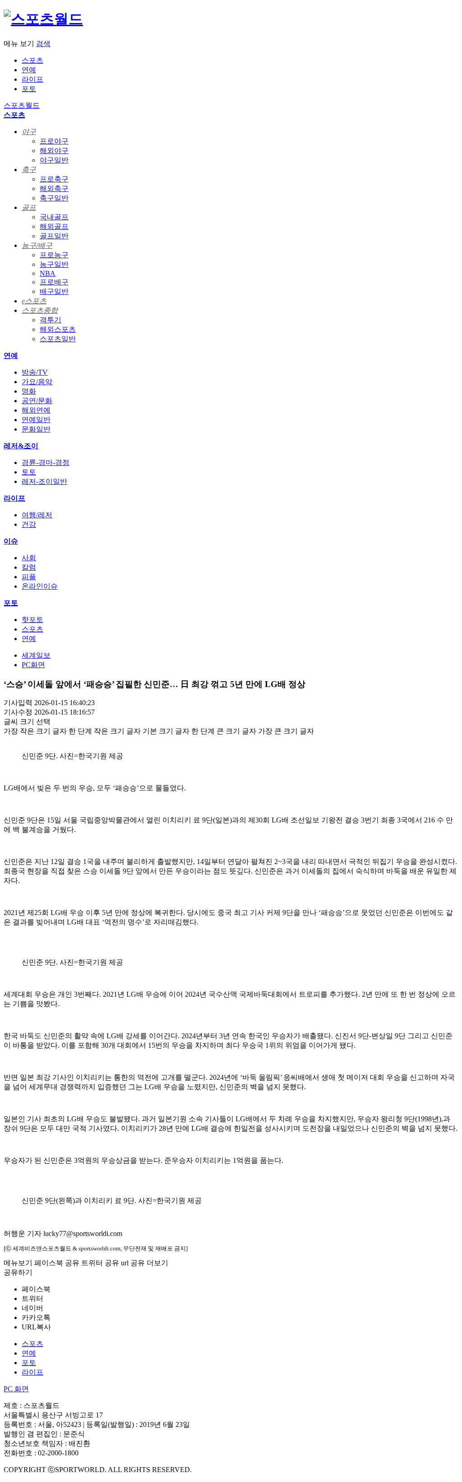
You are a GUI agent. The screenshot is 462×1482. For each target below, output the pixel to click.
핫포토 (32, 619)
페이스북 (36, 1289)
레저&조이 (21, 446)
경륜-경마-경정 (45, 462)
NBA (47, 273)
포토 (29, 89)
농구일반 (54, 264)
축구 (29, 169)
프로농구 (54, 255)
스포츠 (32, 60)
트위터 (32, 1298)
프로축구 (54, 179)
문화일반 (36, 429)
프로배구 (54, 282)
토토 (29, 472)
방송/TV (35, 372)
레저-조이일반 (44, 481)
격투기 (50, 320)
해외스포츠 (58, 329)
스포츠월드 (22, 105)
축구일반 (54, 198)
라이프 (32, 79)
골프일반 (54, 236)
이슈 (11, 541)
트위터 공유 (100, 1263)
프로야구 (54, 141)
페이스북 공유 (56, 1263)
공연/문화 (37, 400)
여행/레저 (37, 515)
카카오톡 (36, 1317)
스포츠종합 (40, 310)
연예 (29, 70)
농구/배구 (37, 245)
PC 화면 (16, 1389)
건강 (29, 524)
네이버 (32, 1308)
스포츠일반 (58, 339)
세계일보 (36, 655)
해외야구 (54, 150)
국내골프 (54, 217)
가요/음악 (37, 382)
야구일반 (54, 160)
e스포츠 (34, 301)
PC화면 (33, 665)
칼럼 (29, 567)
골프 (29, 207)
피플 (29, 577)
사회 (29, 558)
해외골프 (54, 226)
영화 (29, 391)
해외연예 (36, 410)
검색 (43, 43)
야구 (29, 131)
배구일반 (54, 291)
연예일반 (36, 419)
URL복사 (36, 1327)
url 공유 (133, 1263)
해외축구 (54, 188)
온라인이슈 (40, 586)
